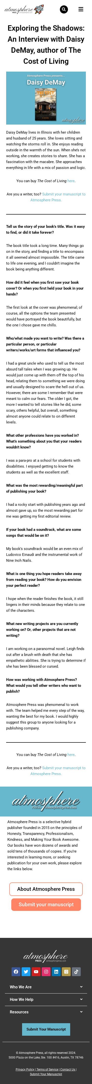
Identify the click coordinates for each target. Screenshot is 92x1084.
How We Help (21, 999)
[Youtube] (36, 971)
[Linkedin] (56, 971)
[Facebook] (16, 971)
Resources (19, 1012)
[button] (64, 9)
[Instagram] (46, 971)
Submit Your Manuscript (46, 1074)
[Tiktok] (76, 971)
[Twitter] (26, 971)
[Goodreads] (66, 971)
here (71, 181)
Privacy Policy (25, 1069)
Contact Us (67, 1069)
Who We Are (21, 987)
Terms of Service (47, 1069)
